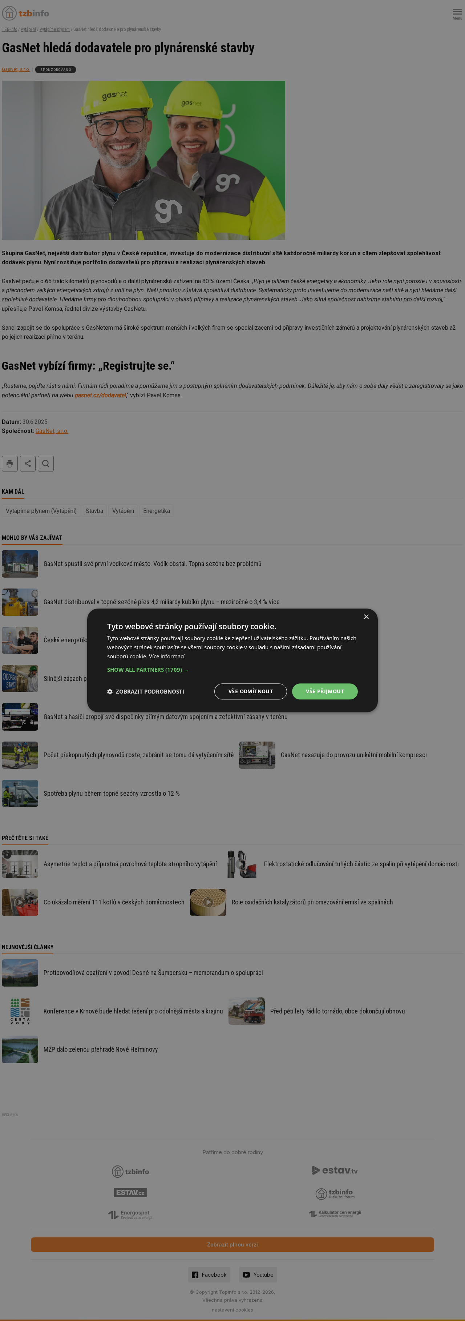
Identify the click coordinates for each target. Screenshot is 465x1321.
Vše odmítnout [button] (251, 691)
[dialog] (232, 660)
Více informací (167, 656)
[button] (232, 669)
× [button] (366, 617)
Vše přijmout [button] (325, 691)
